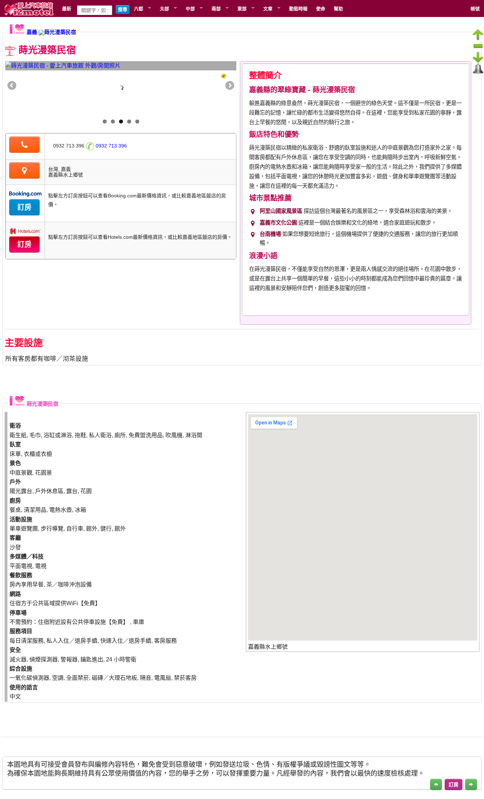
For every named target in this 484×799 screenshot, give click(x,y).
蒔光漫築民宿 (60, 32)
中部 (190, 8)
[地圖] (24, 171)
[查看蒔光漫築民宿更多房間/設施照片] (120, 65)
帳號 (475, 8)
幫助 (338, 8)
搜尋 (122, 9)
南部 (216, 8)
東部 (242, 8)
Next (229, 86)
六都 (138, 8)
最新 (66, 8)
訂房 (24, 207)
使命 (320, 8)
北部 (164, 8)
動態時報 (298, 8)
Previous (12, 86)
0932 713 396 (110, 146)
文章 (267, 8)
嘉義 (32, 32)
